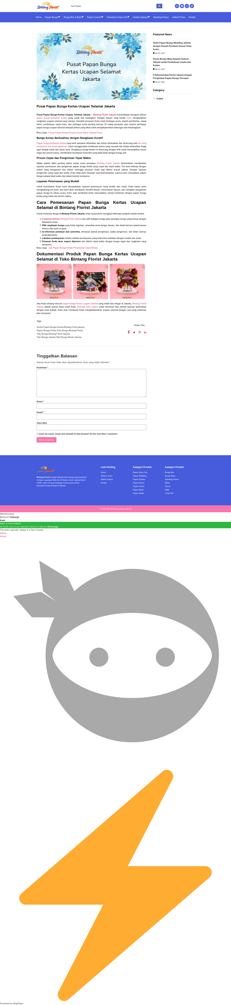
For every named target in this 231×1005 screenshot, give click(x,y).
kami (129, 118)
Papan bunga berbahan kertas (51, 143)
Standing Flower (161, 17)
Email (40, 412)
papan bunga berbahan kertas (52, 118)
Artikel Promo (178, 17)
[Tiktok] (192, 6)
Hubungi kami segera (87, 307)
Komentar (42, 368)
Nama (40, 402)
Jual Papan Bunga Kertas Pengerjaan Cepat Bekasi (73, 248)
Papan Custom (94, 17)
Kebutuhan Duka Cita (117, 17)
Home (38, 17)
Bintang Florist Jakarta (108, 163)
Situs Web (42, 423)
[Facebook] (182, 6)
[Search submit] (159, 6)
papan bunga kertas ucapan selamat (80, 303)
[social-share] (129, 332)
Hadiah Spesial (140, 17)
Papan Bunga (51, 17)
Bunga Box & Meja (72, 17)
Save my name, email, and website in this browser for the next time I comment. (78, 434)
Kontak (192, 17)
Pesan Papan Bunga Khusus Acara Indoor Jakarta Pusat (75, 132)
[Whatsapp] (187, 6)
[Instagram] (177, 6)
